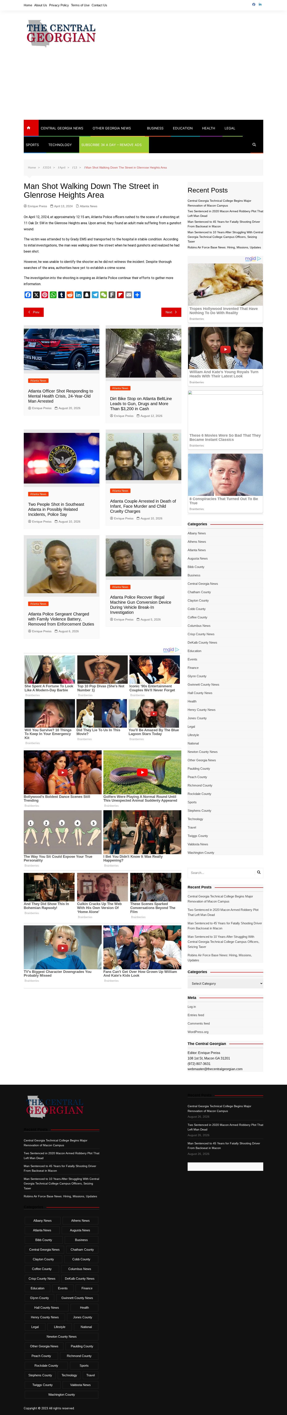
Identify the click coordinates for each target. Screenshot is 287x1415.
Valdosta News (198, 844)
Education (183, 128)
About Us (40, 5)
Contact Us (99, 5)
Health (208, 128)
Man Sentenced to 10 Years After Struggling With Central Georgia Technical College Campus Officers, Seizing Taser (225, 237)
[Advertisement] (143, 88)
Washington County (201, 852)
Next (169, 312)
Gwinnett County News (203, 684)
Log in (192, 1006)
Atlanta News (88, 206)
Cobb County (197, 609)
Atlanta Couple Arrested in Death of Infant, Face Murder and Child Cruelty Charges (143, 506)
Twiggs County (198, 836)
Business (155, 128)
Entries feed (196, 1015)
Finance (193, 667)
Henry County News (202, 709)
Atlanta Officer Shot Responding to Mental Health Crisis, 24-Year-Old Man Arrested (60, 396)
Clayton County (198, 600)
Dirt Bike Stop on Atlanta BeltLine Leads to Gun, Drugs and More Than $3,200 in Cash (141, 403)
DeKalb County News (202, 642)
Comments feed (199, 1023)
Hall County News (200, 693)
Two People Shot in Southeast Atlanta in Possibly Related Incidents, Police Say (56, 509)
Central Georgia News (62, 128)
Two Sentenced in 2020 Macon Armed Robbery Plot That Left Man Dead (223, 912)
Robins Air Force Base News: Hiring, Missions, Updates (224, 247)
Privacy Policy (59, 5)
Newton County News (203, 752)
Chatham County (199, 592)
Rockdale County (199, 794)
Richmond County (200, 785)
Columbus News (199, 625)
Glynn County (197, 676)
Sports (32, 145)
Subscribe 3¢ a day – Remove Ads (111, 145)
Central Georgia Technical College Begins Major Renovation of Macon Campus (220, 899)
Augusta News (198, 558)
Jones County (197, 718)
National (193, 743)
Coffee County (197, 617)
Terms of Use (80, 5)
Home (28, 5)
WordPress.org (198, 1032)
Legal (230, 128)
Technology (60, 145)
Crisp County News (201, 634)
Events (192, 659)
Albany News (197, 533)
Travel (192, 827)
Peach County (197, 777)
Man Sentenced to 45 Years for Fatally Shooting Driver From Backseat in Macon (225, 925)
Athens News (197, 541)
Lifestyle (193, 735)
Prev (36, 312)
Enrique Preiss (37, 206)
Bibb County (196, 567)
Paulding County (199, 768)
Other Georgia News (112, 128)
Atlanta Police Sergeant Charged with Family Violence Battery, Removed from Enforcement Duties (61, 619)
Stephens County (199, 810)
